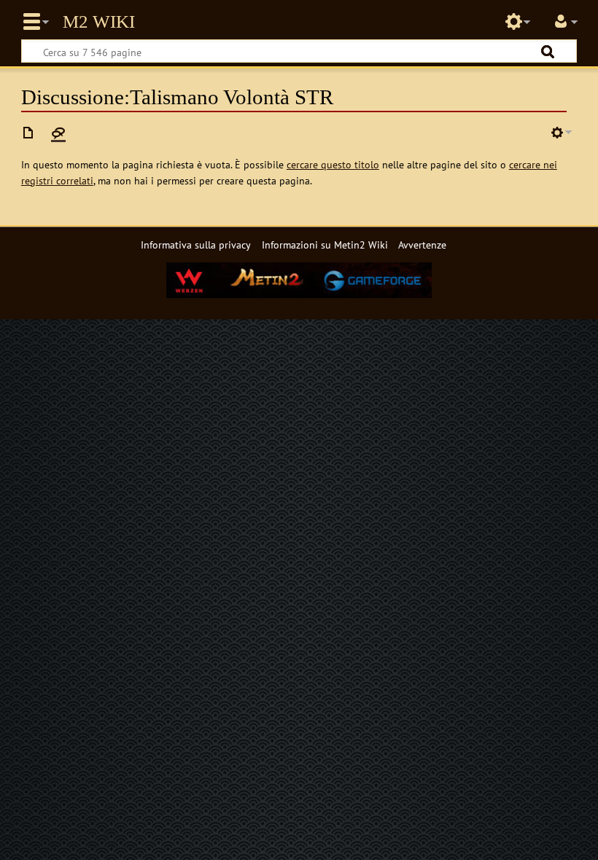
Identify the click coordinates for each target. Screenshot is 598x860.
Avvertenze (422, 244)
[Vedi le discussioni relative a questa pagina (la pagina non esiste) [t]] (58, 132)
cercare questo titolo (333, 164)
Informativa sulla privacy (196, 244)
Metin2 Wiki (99, 22)
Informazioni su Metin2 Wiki (325, 244)
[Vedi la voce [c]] (28, 132)
